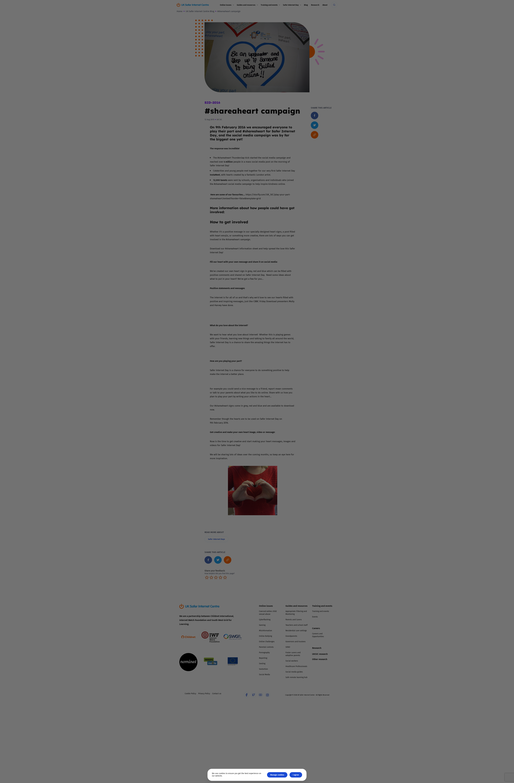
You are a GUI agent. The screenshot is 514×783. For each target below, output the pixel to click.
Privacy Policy (229, 421)
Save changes (281, 423)
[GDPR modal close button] (289, 358)
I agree (296, 774)
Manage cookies (277, 774)
